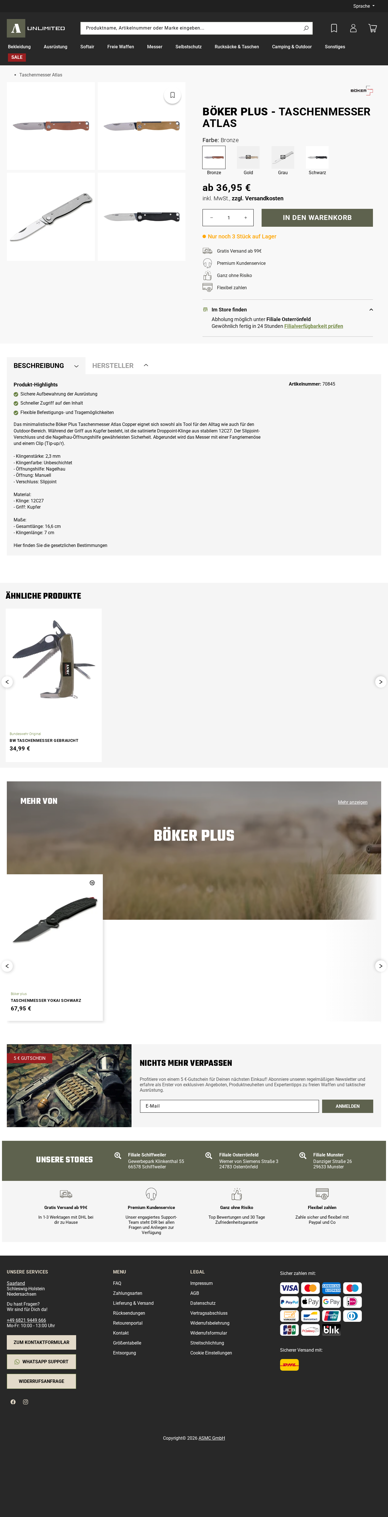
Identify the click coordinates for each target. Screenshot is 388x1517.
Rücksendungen (129, 1313)
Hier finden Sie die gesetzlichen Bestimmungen (60, 545)
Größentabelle (127, 1343)
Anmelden (348, 1106)
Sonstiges (335, 46)
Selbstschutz (189, 46)
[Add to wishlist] (334, 28)
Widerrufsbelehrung (210, 1323)
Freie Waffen (120, 46)
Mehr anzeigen (353, 802)
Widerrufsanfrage (41, 1381)
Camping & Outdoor (292, 46)
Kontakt (121, 1333)
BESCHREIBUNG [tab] (39, 366)
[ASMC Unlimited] (37, 28)
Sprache (362, 6)
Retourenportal (128, 1323)
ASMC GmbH (212, 1438)
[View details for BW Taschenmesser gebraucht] (54, 659)
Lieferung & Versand (133, 1303)
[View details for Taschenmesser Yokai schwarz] (55, 919)
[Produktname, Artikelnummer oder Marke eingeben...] (306, 28)
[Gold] (248, 157)
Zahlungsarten (127, 1293)
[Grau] (283, 157)
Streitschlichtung (207, 1343)
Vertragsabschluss (209, 1313)
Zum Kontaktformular (41, 1342)
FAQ (117, 1283)
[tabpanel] (194, 465)
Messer (154, 46)
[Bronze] (214, 157)
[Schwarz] (317, 157)
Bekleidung (19, 46)
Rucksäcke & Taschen (237, 46)
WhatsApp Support (45, 1361)
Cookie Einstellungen (211, 1353)
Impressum (201, 1283)
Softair (87, 46)
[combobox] (196, 28)
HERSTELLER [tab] (112, 366)
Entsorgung (124, 1353)
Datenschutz (203, 1303)
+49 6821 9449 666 (26, 1320)
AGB (194, 1293)
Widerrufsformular (208, 1333)
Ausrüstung (55, 46)
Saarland (16, 1283)
